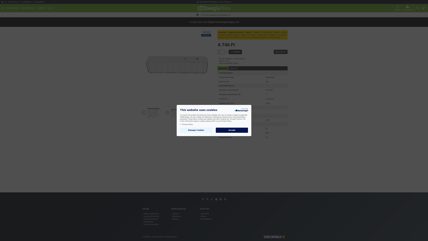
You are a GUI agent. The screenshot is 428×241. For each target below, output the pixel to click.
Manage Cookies (196, 130)
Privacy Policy (187, 124)
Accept (231, 130)
